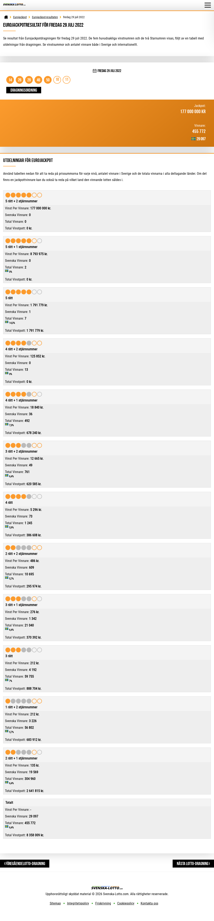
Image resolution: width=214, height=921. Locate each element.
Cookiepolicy (125, 903)
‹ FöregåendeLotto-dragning (24, 863)
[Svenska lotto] (14, 5)
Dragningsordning (23, 90)
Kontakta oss (149, 903)
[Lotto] (6, 17)
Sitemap (55, 903)
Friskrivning (103, 903)
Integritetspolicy (78, 903)
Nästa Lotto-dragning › (193, 863)
